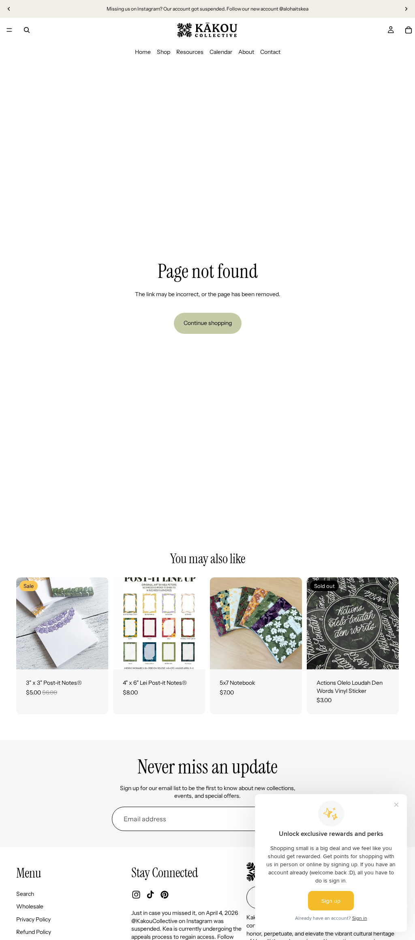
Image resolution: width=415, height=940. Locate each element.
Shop (163, 52)
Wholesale (29, 906)
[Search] (27, 30)
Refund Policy (33, 932)
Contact (270, 52)
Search (25, 893)
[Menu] (9, 30)
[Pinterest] (164, 894)
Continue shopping (208, 323)
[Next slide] (406, 9)
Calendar (221, 52)
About (246, 52)
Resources (189, 52)
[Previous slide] (9, 9)
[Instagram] (136, 894)
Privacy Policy (33, 919)
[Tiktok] (150, 894)
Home (143, 52)
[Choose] (95, 656)
